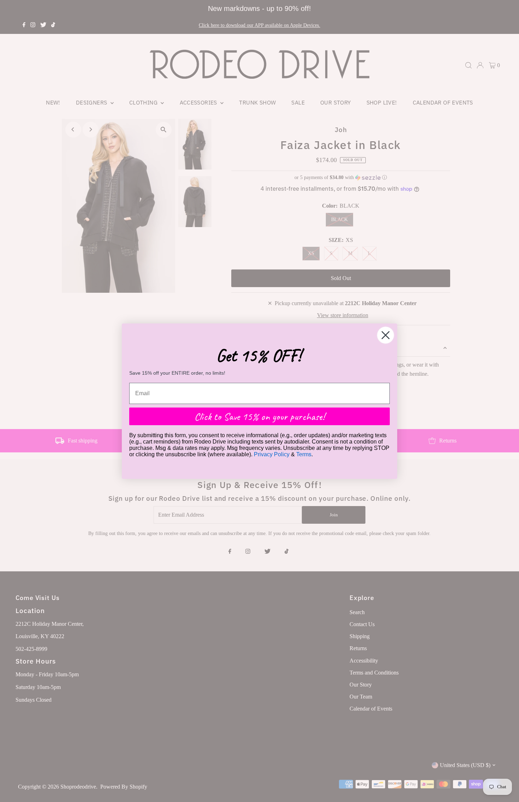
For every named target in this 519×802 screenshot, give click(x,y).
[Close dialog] (385, 335)
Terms (303, 454)
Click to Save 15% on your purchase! (259, 416)
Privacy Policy (272, 454)
